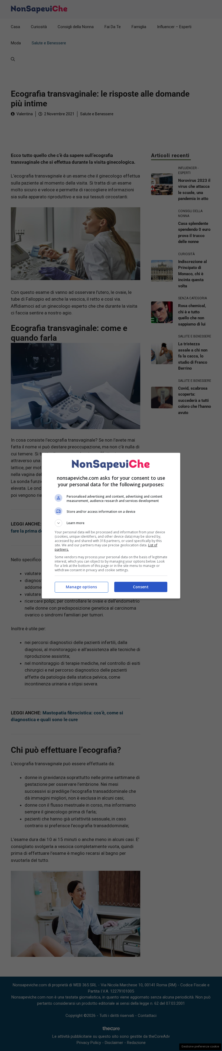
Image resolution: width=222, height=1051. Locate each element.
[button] (111, 523)
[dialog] (111, 526)
